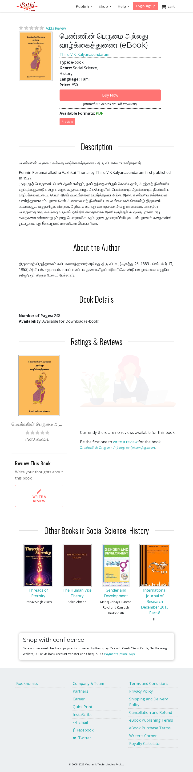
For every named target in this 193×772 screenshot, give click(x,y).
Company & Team (88, 683)
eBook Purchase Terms (150, 728)
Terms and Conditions (148, 683)
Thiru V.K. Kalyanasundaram (84, 54)
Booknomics (27, 683)
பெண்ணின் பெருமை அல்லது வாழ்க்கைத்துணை (117, 447)
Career (79, 699)
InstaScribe (82, 714)
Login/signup (145, 6)
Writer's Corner (143, 735)
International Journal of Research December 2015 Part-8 (155, 601)
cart (170, 6)
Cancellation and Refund (150, 712)
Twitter (83, 737)
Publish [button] (83, 6)
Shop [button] (104, 6)
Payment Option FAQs (119, 654)
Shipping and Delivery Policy (148, 701)
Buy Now (110, 95)
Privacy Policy (141, 691)
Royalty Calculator (145, 743)
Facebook (84, 730)
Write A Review (39, 498)
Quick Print (82, 706)
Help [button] (122, 6)
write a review (125, 441)
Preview (67, 121)
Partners (80, 691)
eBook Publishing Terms (151, 720)
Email (82, 722)
